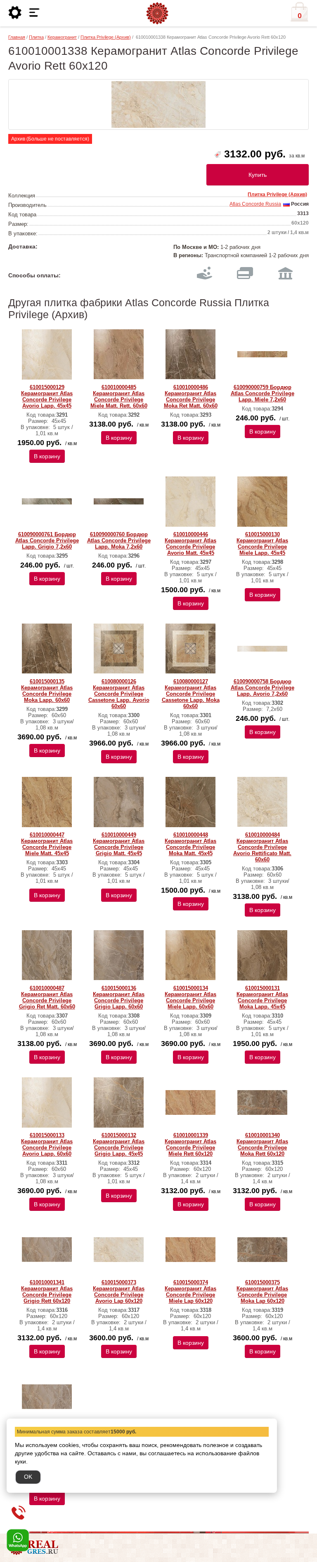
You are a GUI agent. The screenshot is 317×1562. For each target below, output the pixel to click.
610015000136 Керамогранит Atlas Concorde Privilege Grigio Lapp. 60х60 (118, 997)
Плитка (36, 37)
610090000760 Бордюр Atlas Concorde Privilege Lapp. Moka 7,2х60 (119, 540)
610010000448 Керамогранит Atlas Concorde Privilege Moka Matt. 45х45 (190, 844)
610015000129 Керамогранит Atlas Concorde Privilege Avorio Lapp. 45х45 (47, 396)
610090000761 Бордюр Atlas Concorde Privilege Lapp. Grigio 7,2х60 (47, 540)
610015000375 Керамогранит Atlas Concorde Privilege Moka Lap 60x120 (262, 1291)
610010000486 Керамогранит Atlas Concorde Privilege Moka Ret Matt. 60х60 (191, 396)
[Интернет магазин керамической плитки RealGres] (157, 13)
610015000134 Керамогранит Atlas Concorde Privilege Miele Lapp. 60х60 (190, 997)
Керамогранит (62, 37)
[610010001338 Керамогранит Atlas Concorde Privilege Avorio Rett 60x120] (158, 104)
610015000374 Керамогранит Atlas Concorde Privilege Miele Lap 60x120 (190, 1291)
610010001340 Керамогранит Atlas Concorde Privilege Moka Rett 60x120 (262, 1144)
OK (28, 1476)
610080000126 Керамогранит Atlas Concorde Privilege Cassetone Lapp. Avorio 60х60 (118, 693)
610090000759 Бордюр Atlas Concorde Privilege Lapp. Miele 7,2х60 (262, 393)
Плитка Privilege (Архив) (105, 37)
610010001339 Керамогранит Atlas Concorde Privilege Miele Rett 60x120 (190, 1144)
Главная (16, 37)
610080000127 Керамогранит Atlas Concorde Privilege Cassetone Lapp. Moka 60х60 (191, 693)
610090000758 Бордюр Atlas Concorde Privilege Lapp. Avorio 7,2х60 (262, 687)
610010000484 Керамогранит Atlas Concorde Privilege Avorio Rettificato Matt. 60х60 (262, 847)
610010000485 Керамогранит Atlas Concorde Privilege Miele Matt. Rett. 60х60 (118, 396)
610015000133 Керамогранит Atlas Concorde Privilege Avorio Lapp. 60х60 (47, 1144)
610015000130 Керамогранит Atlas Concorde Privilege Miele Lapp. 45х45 (262, 543)
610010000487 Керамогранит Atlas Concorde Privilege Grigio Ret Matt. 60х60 (47, 997)
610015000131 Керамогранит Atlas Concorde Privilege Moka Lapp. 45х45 (262, 997)
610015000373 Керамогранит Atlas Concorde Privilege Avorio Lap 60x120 (118, 1291)
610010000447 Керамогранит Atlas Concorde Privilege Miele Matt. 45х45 (47, 844)
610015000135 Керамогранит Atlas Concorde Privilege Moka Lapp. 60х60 (47, 690)
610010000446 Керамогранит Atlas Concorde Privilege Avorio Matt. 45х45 (190, 543)
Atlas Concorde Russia (255, 204)
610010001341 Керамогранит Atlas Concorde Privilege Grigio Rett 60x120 (47, 1291)
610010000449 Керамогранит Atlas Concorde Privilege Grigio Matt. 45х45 (118, 844)
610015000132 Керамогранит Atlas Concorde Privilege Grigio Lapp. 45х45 (118, 1144)
